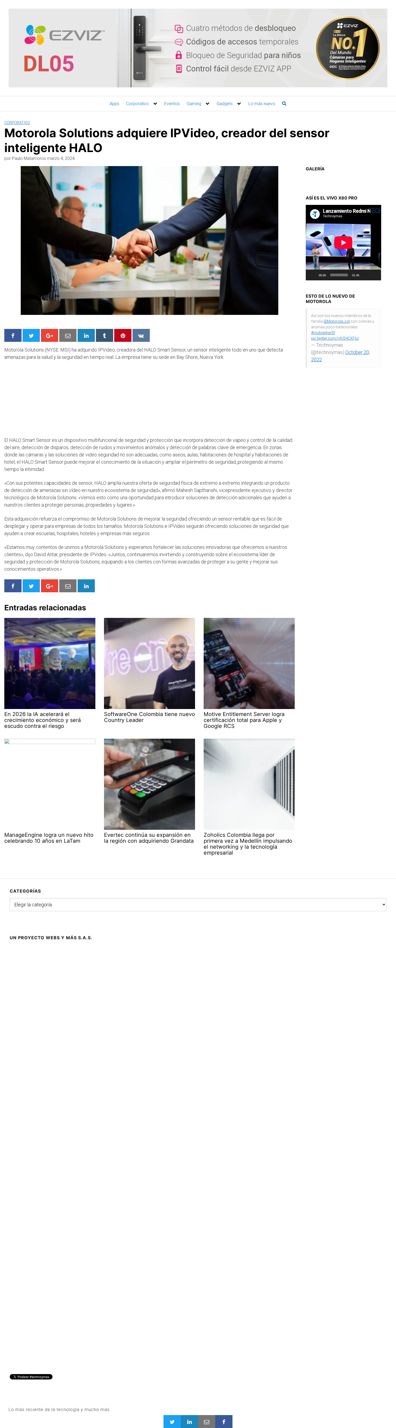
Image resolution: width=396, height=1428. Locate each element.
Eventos (172, 103)
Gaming (194, 103)
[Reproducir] (312, 275)
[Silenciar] (365, 275)
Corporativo (137, 103)
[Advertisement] (44, 401)
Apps (114, 103)
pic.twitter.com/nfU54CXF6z (335, 338)
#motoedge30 (323, 333)
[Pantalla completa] (374, 275)
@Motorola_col (337, 321)
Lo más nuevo (261, 103)
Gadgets (225, 103)
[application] (343, 242)
